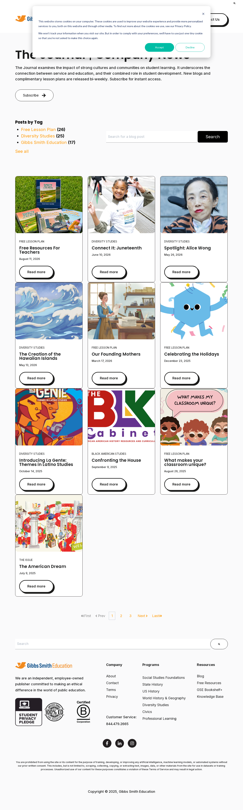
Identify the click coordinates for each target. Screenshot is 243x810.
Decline (190, 47)
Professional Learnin (158, 719)
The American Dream (42, 566)
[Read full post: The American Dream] (48, 523)
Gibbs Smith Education (48, 142)
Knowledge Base (210, 697)
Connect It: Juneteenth (117, 248)
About (111, 676)
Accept (159, 47)
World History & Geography (164, 698)
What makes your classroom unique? (185, 462)
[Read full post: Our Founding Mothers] (121, 310)
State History (152, 684)
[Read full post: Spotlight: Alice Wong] (193, 204)
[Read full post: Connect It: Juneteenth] (121, 204)
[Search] (219, 644)
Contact (112, 683)
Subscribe (31, 95)
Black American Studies (109, 453)
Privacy (112, 697)
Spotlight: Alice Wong (187, 248)
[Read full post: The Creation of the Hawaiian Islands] (48, 310)
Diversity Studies (42, 135)
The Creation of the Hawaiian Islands (40, 356)
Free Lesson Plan (43, 129)
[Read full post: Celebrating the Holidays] (193, 310)
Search (213, 136)
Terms (111, 690)
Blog (200, 676)
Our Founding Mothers (116, 354)
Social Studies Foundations (163, 678)
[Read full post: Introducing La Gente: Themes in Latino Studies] (48, 417)
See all (22, 151)
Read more (36, 272)
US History (150, 691)
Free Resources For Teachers (39, 250)
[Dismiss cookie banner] (203, 14)
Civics (147, 712)
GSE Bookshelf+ (209, 690)
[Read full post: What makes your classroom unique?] (193, 417)
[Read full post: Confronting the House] (121, 417)
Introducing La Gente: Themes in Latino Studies (46, 462)
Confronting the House (116, 460)
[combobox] (152, 137)
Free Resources (209, 683)
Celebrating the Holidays (191, 354)
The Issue (26, 559)
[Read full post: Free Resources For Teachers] (48, 204)
